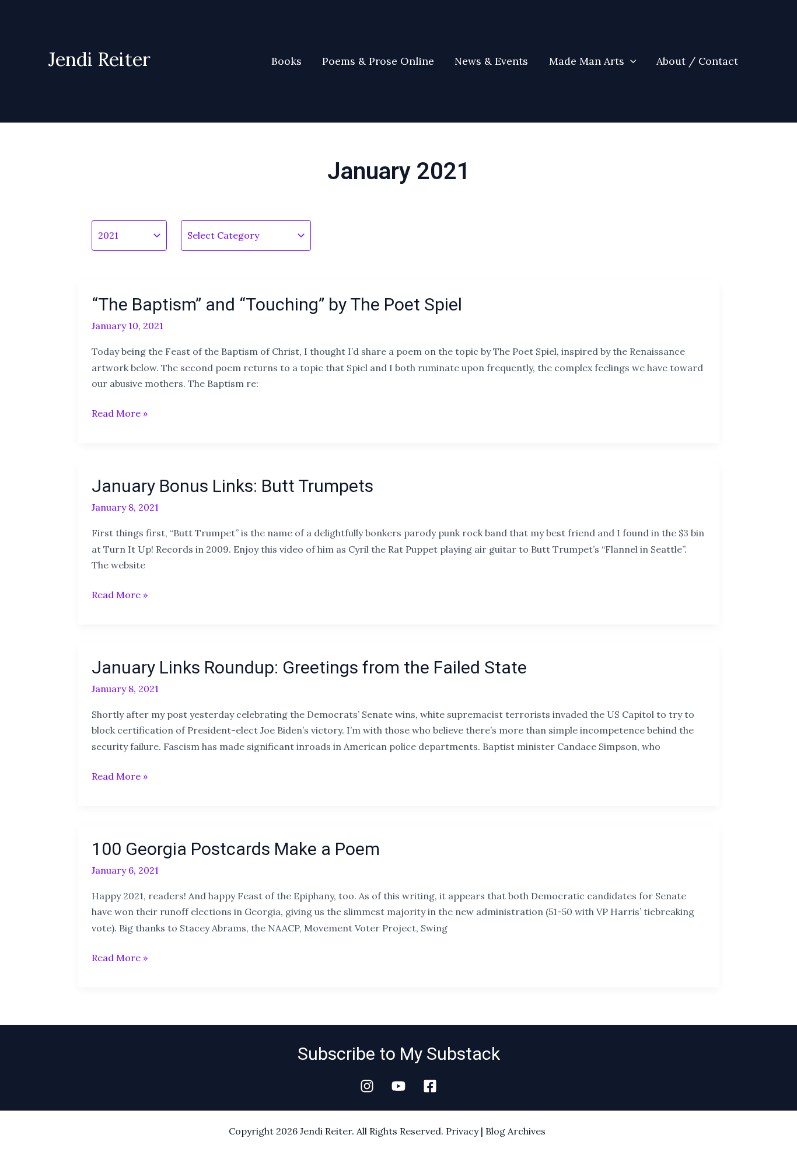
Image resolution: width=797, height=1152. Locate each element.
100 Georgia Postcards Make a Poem (236, 849)
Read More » (120, 412)
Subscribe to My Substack (399, 1053)
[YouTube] (398, 1086)
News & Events (491, 61)
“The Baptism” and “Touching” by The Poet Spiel (277, 304)
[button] (630, 61)
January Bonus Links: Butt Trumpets (232, 486)
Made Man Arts (586, 61)
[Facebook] (430, 1086)
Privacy (462, 1131)
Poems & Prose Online (378, 61)
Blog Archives (515, 1131)
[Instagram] (367, 1086)
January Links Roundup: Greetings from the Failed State (309, 667)
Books (286, 61)
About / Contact (697, 61)
